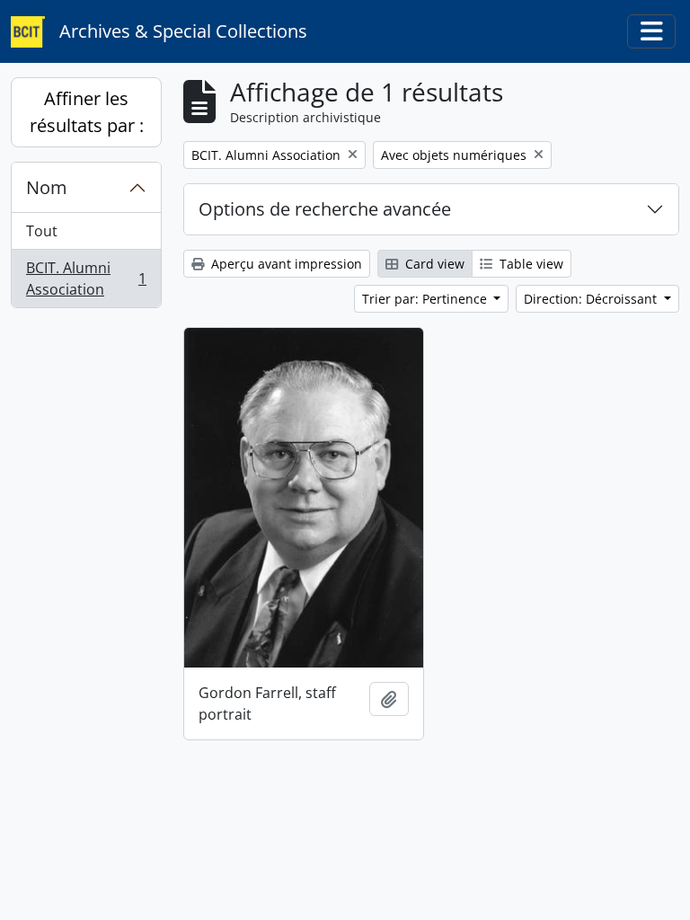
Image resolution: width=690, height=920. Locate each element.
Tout (42, 231)
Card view (433, 263)
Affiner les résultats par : (87, 111)
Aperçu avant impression (285, 263)
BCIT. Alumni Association (85, 278)
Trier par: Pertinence (426, 298)
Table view (529, 263)
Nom (46, 187)
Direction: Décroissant (592, 298)
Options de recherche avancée (325, 209)
